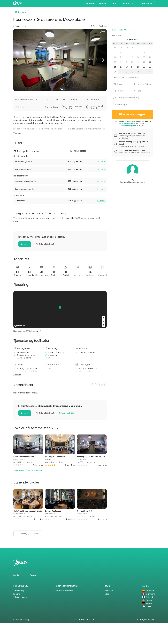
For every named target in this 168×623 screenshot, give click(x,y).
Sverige (149, 600)
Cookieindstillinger (22, 619)
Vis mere (17, 133)
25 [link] (121, 67)
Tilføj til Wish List (100, 26)
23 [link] (150, 62)
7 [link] (138, 52)
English (16, 575)
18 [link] (121, 62)
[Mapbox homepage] (19, 325)
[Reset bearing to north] (103, 325)
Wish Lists (103, 3)
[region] (60, 309)
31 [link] (138, 47)
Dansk (127, 3)
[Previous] (17, 444)
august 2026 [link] (132, 40)
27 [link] (115, 47)
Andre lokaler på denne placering (27, 470)
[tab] (60, 162)
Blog (107, 594)
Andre (148, 606)
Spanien (149, 590)
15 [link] (144, 57)
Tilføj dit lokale (145, 3)
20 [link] (132, 62)
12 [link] (126, 57)
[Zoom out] (103, 321)
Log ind (115, 3)
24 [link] (115, 67)
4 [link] (120, 52)
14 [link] (138, 57)
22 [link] (144, 62)
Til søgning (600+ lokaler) (29, 534)
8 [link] (144, 52)
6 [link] (132, 52)
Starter (121, 91)
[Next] (39, 444)
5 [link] (126, 52)
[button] (16, 59)
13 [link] (132, 57)
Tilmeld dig (18, 590)
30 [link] (132, 47)
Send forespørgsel (133, 114)
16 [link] (150, 57)
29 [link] (127, 47)
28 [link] (121, 47)
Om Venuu (110, 590)
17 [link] (115, 62)
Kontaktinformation (64, 590)
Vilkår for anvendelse (84, 619)
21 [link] (138, 62)
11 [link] (120, 57)
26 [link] (127, 67)
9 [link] (150, 52)
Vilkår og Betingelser (127, 123)
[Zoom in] (103, 318)
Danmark (150, 594)
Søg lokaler (90, 3)
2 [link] (149, 47)
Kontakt (24, 244)
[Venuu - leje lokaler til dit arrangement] (18, 3)
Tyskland (149, 603)
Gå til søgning (20, 12)
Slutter (141, 91)
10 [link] (115, 57)
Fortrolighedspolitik (128, 126)
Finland (149, 597)
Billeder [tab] (16, 26)
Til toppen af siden (67, 413)
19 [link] (126, 62)
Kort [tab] (25, 26)
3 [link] (114, 52)
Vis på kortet (52, 99)
